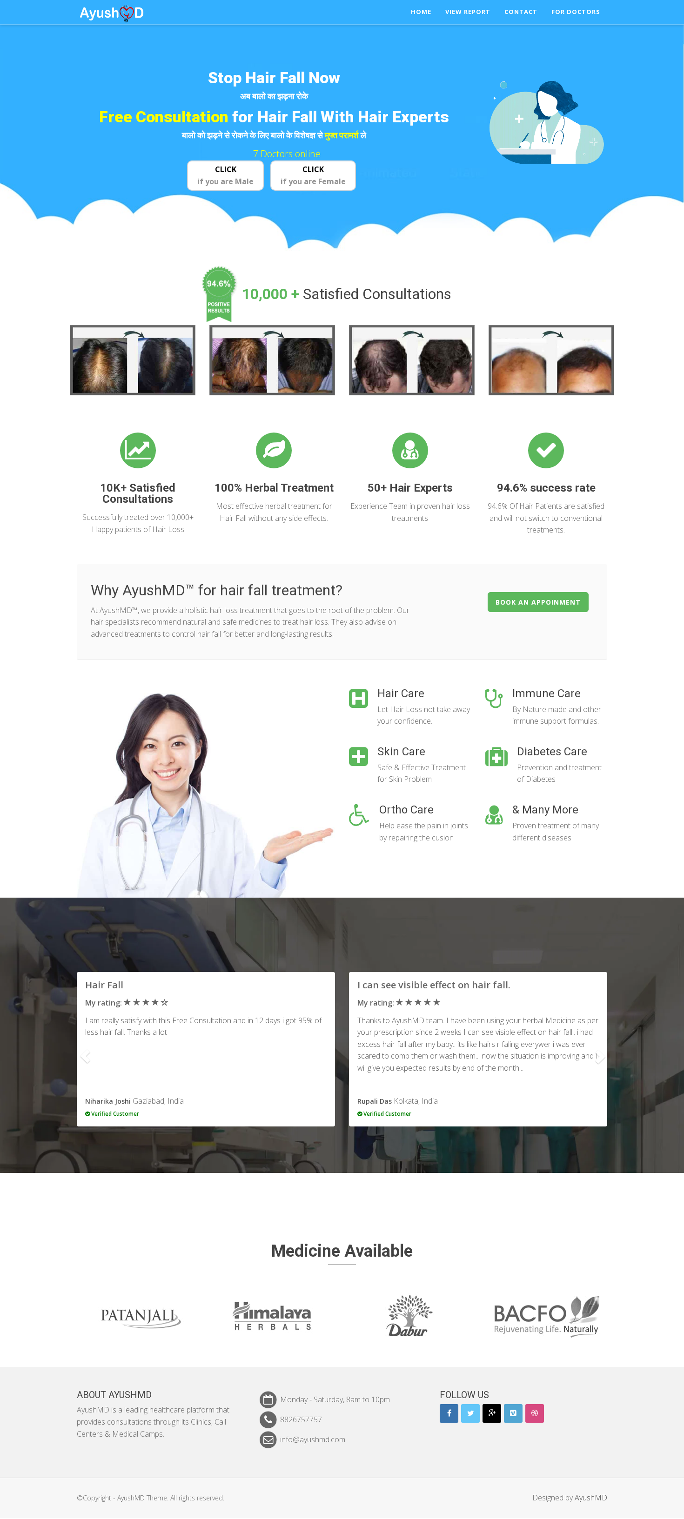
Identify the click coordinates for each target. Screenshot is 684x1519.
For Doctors (575, 11)
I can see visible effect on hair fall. (433, 985)
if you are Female (313, 175)
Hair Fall (104, 985)
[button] (85, 1056)
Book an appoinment (538, 602)
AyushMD (591, 1497)
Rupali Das (374, 1101)
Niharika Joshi (108, 1101)
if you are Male (225, 175)
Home (421, 11)
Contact (520, 11)
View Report (467, 11)
